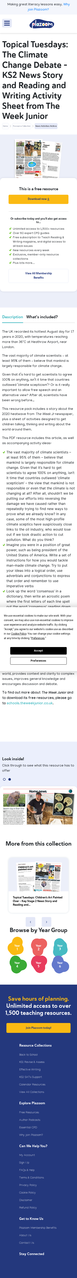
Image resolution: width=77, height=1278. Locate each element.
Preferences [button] (38, 638)
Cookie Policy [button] (18, 633)
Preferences (38, 660)
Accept (38, 650)
